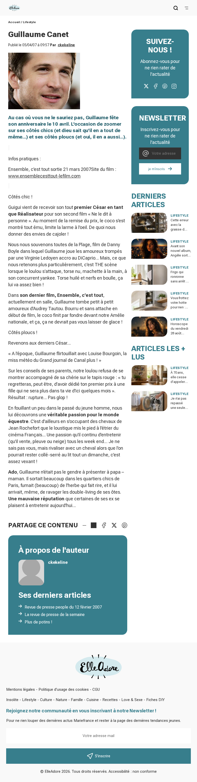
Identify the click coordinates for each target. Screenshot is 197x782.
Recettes (110, 699)
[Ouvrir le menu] (186, 8)
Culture (46, 699)
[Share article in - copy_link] (93, 525)
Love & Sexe (132, 699)
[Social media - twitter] (146, 86)
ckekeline (66, 45)
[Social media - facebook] (155, 86)
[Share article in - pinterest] (124, 525)
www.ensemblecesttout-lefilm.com (44, 176)
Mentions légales (20, 689)
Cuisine (92, 699)
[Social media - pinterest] (164, 86)
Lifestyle (29, 22)
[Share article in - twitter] (114, 525)
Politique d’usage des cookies (63, 689)
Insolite (12, 699)
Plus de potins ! (38, 622)
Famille (77, 699)
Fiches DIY (155, 699)
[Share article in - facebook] (104, 525)
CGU (96, 689)
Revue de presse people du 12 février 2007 (63, 607)
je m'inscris (156, 169)
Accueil (14, 22)
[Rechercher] (175, 8)
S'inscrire (102, 756)
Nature (61, 699)
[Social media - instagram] (173, 86)
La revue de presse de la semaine (55, 614)
